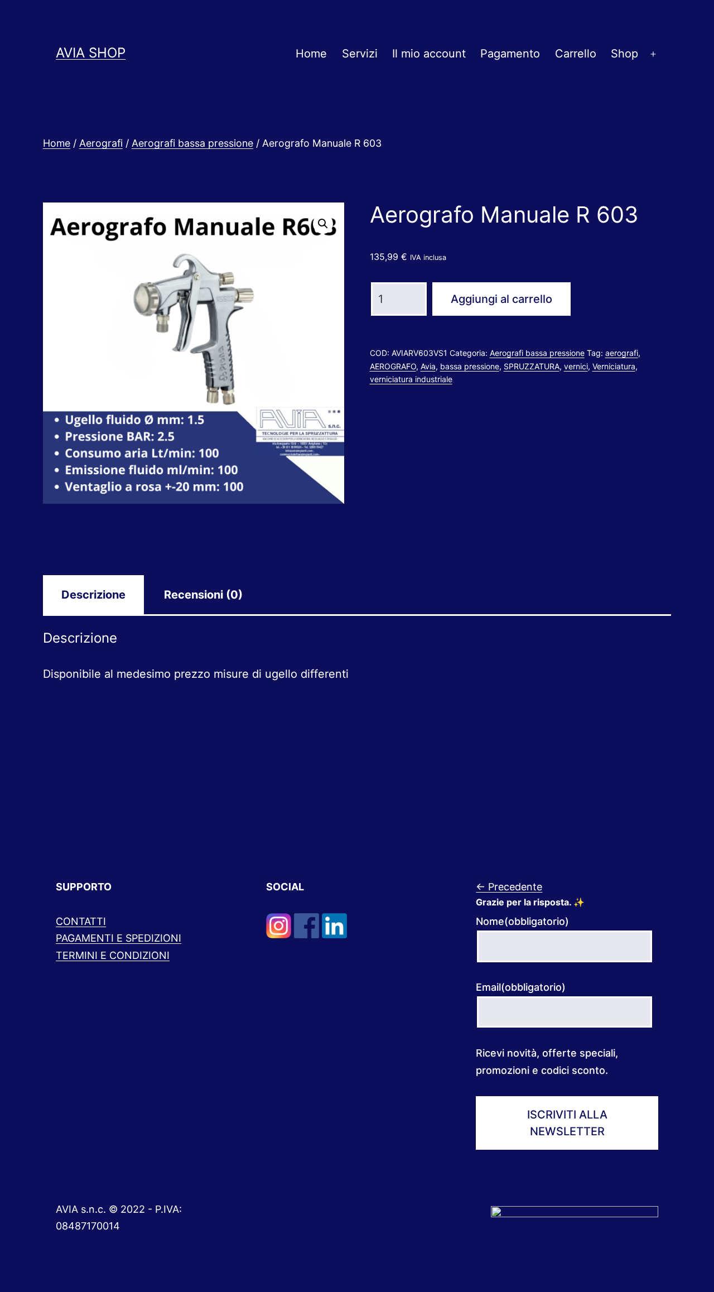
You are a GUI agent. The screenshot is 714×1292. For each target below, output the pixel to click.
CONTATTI (81, 921)
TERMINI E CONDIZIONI (113, 955)
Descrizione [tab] (93, 594)
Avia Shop (91, 53)
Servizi (360, 53)
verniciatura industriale (411, 379)
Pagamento (510, 53)
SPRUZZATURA (531, 366)
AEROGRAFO (393, 366)
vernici (576, 366)
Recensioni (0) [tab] (203, 594)
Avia (428, 366)
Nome (522, 921)
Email (521, 987)
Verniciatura (613, 366)
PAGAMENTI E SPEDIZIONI (118, 938)
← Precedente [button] (509, 887)
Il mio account (429, 53)
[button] (323, 224)
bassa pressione (469, 366)
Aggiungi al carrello (501, 299)
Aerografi (101, 143)
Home (311, 53)
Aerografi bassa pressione (192, 143)
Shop (624, 53)
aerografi (621, 353)
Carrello (575, 53)
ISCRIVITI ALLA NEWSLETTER (567, 1123)
